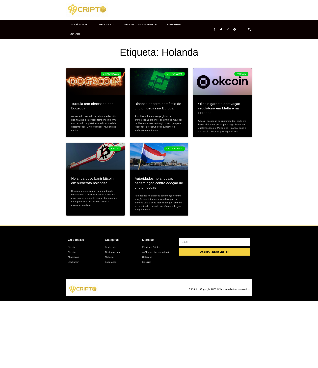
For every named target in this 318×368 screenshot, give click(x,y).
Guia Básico (77, 24)
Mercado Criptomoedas (139, 24)
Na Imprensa (174, 24)
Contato (75, 34)
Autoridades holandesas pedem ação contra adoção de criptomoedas (159, 183)
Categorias (104, 24)
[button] (249, 29)
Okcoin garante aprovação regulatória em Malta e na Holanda (219, 108)
